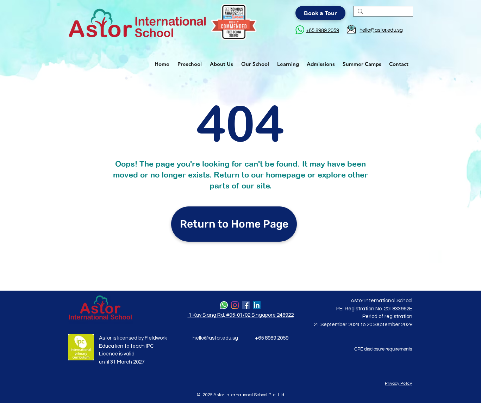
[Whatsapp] (224, 305)
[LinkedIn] (257, 305)
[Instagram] (235, 305)
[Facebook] (246, 305)
